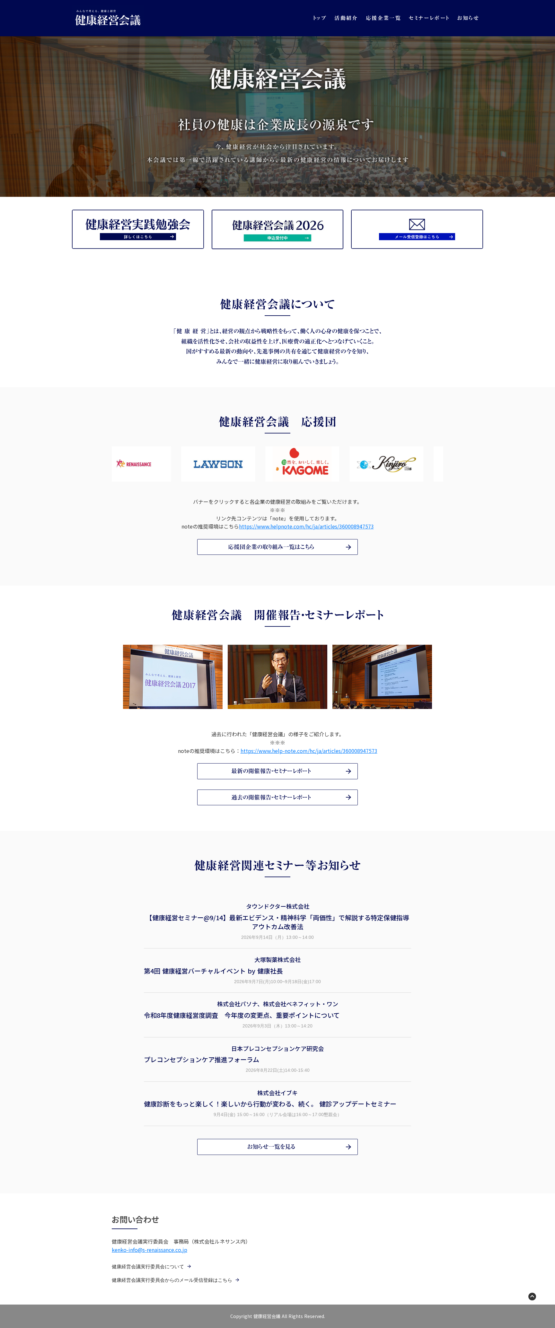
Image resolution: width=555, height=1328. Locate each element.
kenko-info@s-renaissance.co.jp (149, 1250)
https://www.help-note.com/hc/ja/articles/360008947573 (309, 751)
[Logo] (108, 18)
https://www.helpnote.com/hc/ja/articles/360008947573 (306, 526)
